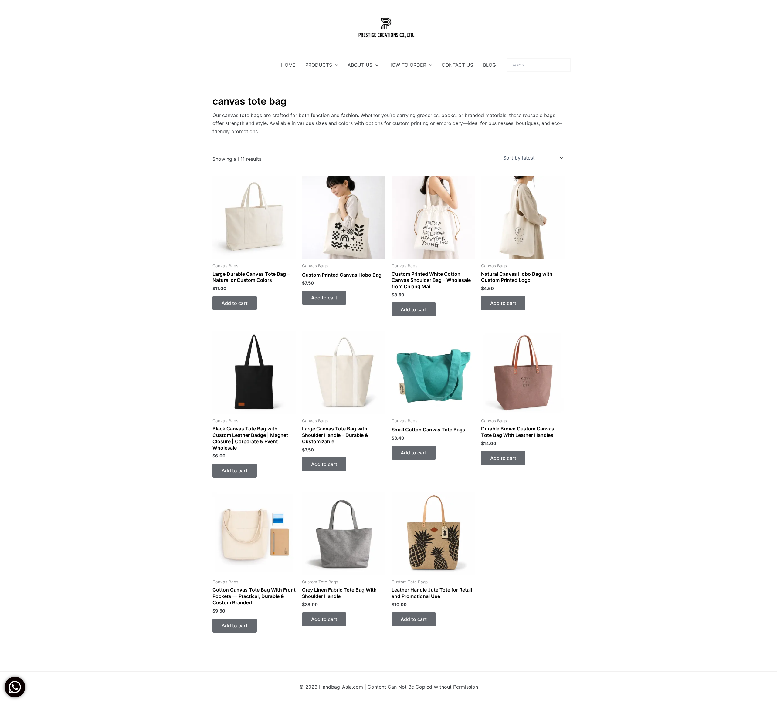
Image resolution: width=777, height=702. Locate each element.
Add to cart (235, 303)
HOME (288, 65)
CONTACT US (457, 65)
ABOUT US (360, 65)
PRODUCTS (318, 65)
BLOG (489, 65)
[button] (335, 65)
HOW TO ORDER (407, 65)
